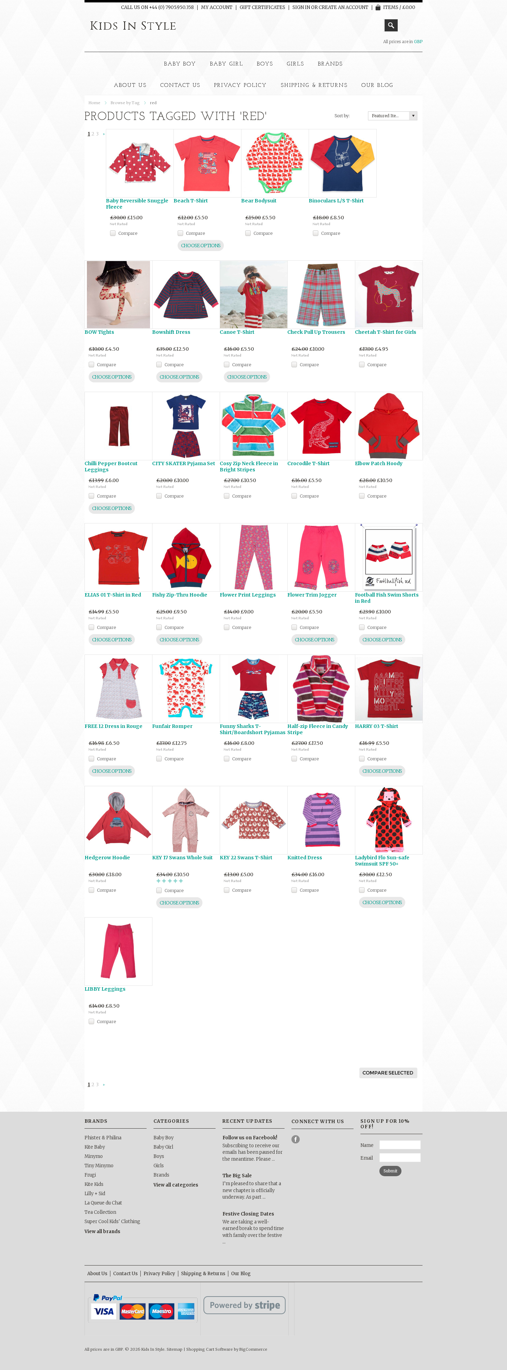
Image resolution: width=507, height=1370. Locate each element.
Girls (295, 64)
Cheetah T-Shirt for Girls (385, 332)
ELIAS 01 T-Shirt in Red (112, 595)
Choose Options (200, 245)
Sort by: (342, 115)
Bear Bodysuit (259, 201)
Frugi (90, 1175)
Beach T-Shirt (190, 201)
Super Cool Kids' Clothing (112, 1221)
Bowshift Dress (171, 332)
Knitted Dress (304, 857)
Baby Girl (226, 64)
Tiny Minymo (98, 1166)
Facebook (295, 1139)
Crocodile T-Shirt (308, 463)
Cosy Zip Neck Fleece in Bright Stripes (249, 466)
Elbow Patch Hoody (378, 463)
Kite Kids (93, 1184)
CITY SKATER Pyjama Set (183, 463)
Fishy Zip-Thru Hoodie (179, 595)
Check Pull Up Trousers (316, 332)
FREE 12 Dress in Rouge (113, 726)
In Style (133, 26)
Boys (265, 64)
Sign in (301, 7)
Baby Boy (180, 64)
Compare (127, 233)
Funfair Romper (172, 726)
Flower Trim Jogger (312, 595)
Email (366, 1158)
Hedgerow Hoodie (107, 857)
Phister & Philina (102, 1138)
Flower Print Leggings (248, 595)
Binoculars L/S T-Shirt (336, 201)
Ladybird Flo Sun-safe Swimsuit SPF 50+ (382, 860)
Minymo (93, 1156)
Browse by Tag (125, 102)
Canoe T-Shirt (237, 332)
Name (367, 1145)
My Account (216, 7)
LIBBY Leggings (105, 989)
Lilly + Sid (94, 1194)
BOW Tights (99, 332)
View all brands (102, 1231)
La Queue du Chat (103, 1203)
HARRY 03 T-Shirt (376, 726)
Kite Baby (94, 1147)
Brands (330, 64)
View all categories (175, 1185)
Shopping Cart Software (209, 1349)
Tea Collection (100, 1212)
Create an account (343, 7)
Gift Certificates (262, 7)
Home (94, 102)
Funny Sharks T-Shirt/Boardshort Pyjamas (253, 729)
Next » (104, 134)
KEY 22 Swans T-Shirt (246, 857)
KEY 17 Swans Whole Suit (182, 857)
